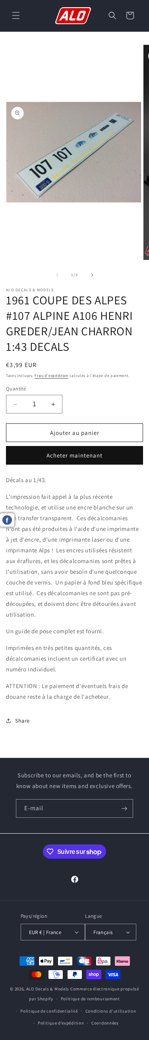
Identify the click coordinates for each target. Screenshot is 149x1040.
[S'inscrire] (124, 808)
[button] (16, 15)
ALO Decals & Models (47, 989)
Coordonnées (105, 1023)
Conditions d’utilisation (110, 1011)
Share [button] (22, 720)
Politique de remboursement (90, 999)
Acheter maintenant (74, 455)
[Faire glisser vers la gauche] (57, 275)
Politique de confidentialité (49, 1011)
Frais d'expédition (51, 375)
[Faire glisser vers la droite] (92, 275)
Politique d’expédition (61, 1023)
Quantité (16, 388)
